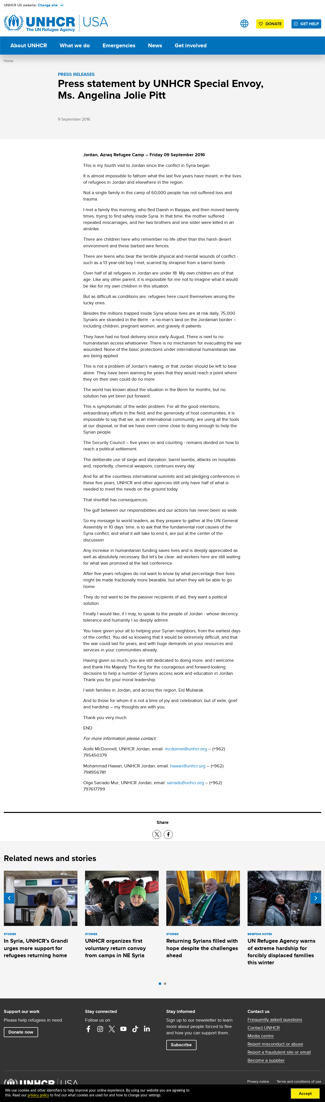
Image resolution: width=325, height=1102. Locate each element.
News (155, 45)
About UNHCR (28, 45)
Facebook (88, 1029)
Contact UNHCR (264, 1028)
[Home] (39, 23)
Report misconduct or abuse (275, 1044)
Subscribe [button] (181, 1044)
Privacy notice (258, 1081)
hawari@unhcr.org (187, 766)
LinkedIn (146, 1029)
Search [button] (228, 23)
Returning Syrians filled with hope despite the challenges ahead (202, 948)
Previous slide (9, 898)
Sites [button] (244, 23)
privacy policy (38, 1095)
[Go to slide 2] (166, 984)
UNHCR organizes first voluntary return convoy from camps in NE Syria (115, 948)
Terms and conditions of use (299, 1081)
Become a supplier (266, 1060)
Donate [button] (274, 24)
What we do (75, 45)
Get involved (191, 45)
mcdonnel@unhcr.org (186, 749)
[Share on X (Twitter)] (156, 834)
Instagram (100, 1029)
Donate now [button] (20, 1032)
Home (8, 60)
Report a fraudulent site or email (279, 1052)
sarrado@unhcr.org (185, 782)
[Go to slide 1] (161, 984)
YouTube (123, 1029)
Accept (305, 1094)
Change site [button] (48, 5)
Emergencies (119, 45)
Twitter (111, 1029)
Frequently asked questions (275, 1019)
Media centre (261, 1036)
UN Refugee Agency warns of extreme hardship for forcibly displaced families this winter (281, 952)
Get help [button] (309, 24)
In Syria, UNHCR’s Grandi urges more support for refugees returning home (36, 948)
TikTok (135, 1029)
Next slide (316, 898)
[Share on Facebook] (168, 834)
